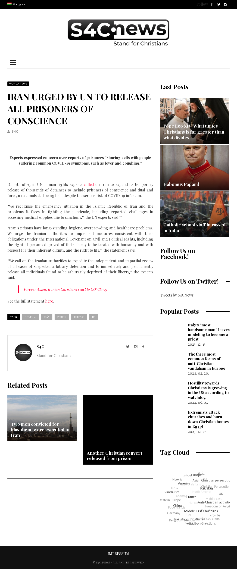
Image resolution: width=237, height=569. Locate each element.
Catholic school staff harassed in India (194, 228)
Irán (47, 317)
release (79, 317)
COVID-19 (30, 317)
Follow (202, 4)
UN (93, 317)
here (49, 301)
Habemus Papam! (181, 184)
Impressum (118, 553)
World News (18, 83)
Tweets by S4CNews (176, 295)
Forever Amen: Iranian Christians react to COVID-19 (65, 289)
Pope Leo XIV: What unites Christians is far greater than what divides (193, 132)
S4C (15, 131)
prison (61, 317)
